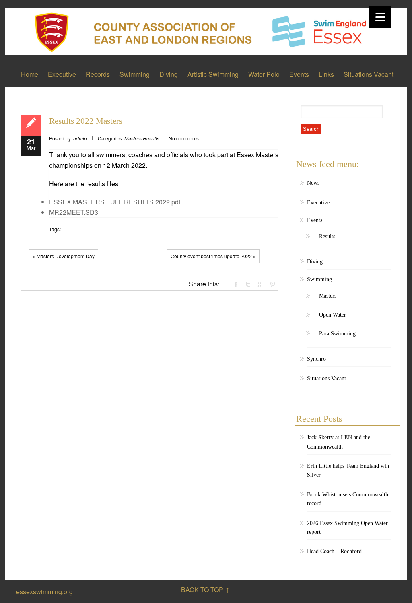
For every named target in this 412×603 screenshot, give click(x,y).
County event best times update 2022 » (213, 256)
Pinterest (272, 284)
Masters (133, 138)
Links (326, 74)
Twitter (248, 284)
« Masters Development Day (64, 256)
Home (29, 74)
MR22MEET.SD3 (73, 212)
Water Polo (264, 74)
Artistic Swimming (213, 74)
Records (98, 74)
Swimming (134, 74)
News (313, 183)
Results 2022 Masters (85, 121)
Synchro (316, 359)
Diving (168, 74)
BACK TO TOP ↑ (205, 589)
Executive (62, 74)
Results (151, 138)
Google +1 (260, 284)
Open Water (332, 315)
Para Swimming (337, 334)
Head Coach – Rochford (334, 551)
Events (299, 74)
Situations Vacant (368, 74)
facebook (236, 284)
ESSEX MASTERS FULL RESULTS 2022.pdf (114, 201)
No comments (184, 138)
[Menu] (380, 17)
